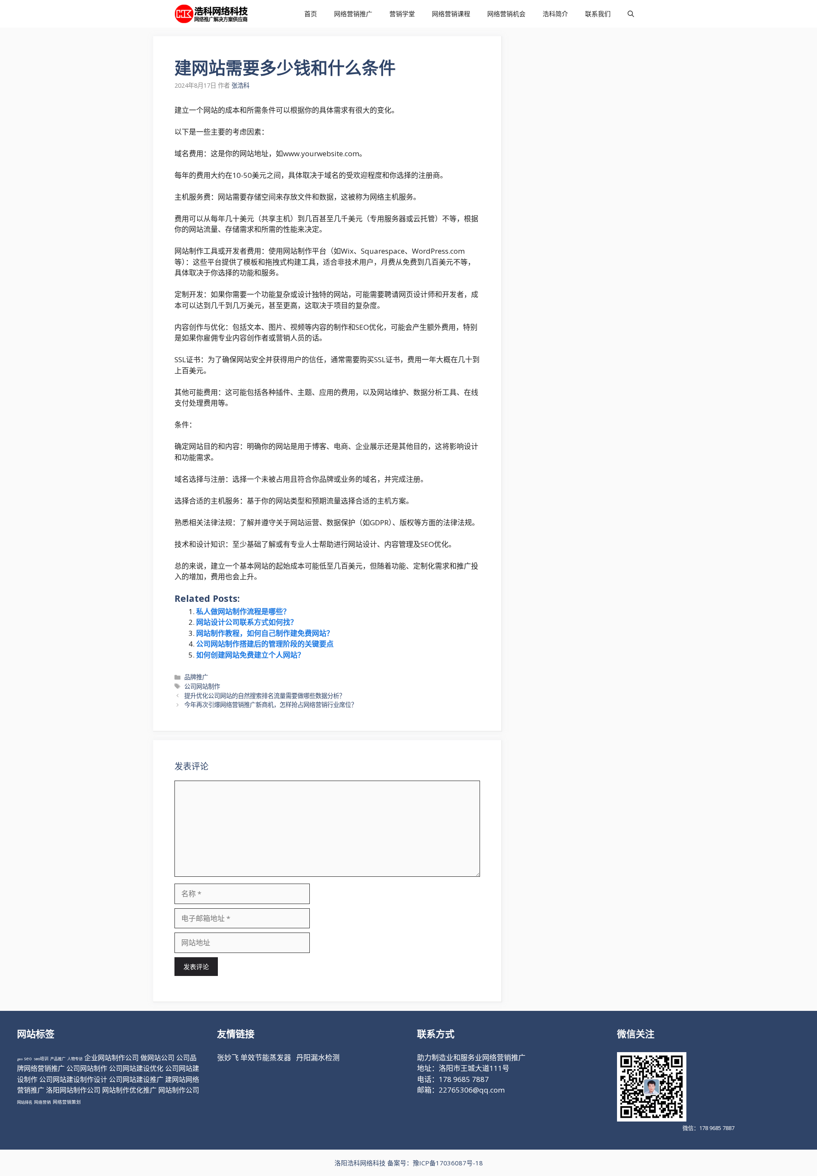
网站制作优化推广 (129, 1090)
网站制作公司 (178, 1090)
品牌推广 (196, 677)
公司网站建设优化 (136, 1068)
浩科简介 (555, 13)
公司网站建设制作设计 (73, 1079)
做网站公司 (157, 1057)
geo (20, 1058)
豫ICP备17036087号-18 (448, 1163)
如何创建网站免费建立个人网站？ (250, 655)
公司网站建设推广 (136, 1079)
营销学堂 (402, 13)
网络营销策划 (67, 1102)
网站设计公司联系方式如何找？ (246, 622)
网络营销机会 (506, 13)
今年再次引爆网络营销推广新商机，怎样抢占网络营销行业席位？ (270, 705)
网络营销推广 (353, 13)
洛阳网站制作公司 (73, 1090)
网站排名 (24, 1102)
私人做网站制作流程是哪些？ (243, 611)
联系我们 (598, 13)
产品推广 (58, 1059)
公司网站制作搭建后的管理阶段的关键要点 (265, 644)
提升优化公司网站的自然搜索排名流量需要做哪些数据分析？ (264, 696)
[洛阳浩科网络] (211, 14)
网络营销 (42, 1102)
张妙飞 (228, 1057)
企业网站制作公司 (111, 1057)
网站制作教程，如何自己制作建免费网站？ (265, 633)
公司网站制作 (202, 686)
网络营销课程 (451, 13)
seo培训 (41, 1059)
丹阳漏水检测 (318, 1057)
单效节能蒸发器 (265, 1057)
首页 (310, 13)
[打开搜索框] (631, 14)
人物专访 (75, 1059)
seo (28, 1059)
